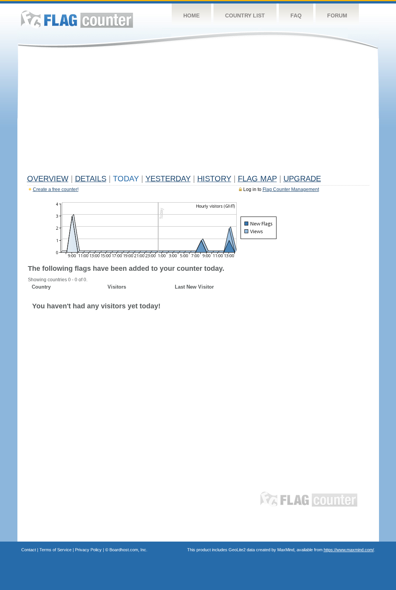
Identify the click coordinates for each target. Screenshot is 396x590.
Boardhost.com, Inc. (128, 549)
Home (191, 15)
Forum (337, 15)
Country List (245, 15)
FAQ (296, 15)
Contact (28, 549)
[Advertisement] (198, 113)
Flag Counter (77, 19)
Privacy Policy (88, 549)
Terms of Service (55, 549)
